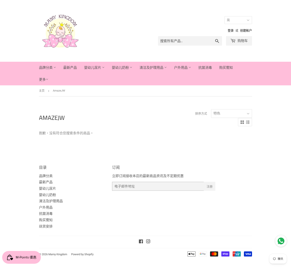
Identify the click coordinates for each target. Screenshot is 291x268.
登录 (231, 30)
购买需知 (226, 67)
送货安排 (46, 226)
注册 (210, 186)
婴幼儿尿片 (93, 67)
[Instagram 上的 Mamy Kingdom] (148, 242)
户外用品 (181, 67)
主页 (42, 90)
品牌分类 (46, 67)
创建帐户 (246, 30)
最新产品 (70, 67)
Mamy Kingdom (57, 254)
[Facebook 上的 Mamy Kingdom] (141, 242)
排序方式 (201, 113)
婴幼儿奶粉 (121, 67)
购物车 (242, 40)
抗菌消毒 (205, 67)
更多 (42, 79)
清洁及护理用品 (152, 67)
